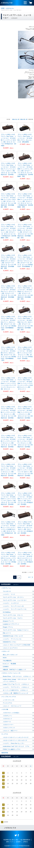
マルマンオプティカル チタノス (13, 615)
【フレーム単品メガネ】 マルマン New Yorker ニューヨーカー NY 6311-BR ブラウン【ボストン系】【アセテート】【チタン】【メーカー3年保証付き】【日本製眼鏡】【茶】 (9, 353)
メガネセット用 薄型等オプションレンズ (15, 693)
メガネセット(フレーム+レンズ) (10, 673)
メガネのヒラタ (7, 3)
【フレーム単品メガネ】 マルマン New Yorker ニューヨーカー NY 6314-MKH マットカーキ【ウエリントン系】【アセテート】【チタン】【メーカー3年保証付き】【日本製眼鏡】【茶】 (25, 200)
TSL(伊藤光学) (7, 660)
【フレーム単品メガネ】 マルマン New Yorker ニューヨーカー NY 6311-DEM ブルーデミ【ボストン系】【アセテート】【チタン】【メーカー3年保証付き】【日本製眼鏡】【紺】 (25, 323)
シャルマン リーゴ (9, 594)
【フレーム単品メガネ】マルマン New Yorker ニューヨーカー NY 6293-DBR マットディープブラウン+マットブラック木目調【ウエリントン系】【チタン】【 (25, 383)
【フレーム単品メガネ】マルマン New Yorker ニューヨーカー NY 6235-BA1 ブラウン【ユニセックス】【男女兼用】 (25, 138)
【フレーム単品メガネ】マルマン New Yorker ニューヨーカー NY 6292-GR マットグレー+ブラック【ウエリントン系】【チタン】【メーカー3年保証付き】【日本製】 (8, 470)
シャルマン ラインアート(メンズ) (13, 606)
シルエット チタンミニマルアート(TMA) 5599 (16, 645)
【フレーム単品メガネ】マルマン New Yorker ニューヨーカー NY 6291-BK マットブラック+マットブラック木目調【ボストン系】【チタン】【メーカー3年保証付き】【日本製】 (8, 528)
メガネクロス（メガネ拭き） (11, 712)
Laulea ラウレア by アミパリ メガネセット (16, 684)
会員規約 (18, 841)
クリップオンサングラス (8, 696)
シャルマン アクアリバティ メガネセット (16, 687)
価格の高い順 (23, 119)
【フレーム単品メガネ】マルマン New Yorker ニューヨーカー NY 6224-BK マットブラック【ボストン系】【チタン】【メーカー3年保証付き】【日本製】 (8, 140)
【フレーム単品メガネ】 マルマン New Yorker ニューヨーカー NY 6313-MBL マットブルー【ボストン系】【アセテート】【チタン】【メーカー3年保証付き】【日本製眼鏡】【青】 (9, 200)
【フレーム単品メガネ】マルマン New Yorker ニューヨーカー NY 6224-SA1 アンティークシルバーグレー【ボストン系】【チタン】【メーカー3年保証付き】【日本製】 (8, 169)
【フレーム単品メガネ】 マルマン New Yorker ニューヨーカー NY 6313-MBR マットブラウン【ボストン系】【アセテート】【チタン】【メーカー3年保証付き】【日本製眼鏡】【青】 (25, 170)
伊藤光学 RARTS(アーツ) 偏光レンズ (14, 669)
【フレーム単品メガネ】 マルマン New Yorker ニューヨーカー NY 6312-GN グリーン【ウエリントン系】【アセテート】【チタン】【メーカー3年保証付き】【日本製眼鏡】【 (9, 292)
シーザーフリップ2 (8, 700)
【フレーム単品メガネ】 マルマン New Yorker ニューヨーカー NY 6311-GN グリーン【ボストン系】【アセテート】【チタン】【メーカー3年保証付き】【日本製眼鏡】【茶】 (9, 323)
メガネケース (7, 721)
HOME (2, 8)
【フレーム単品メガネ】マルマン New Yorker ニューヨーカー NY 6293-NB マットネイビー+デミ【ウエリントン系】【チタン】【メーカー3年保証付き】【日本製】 (25, 352)
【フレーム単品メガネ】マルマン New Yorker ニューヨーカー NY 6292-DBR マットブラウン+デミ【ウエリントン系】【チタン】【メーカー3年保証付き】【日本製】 (25, 412)
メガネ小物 (4, 709)
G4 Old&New (7, 612)
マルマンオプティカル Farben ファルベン (16, 630)
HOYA (4, 657)
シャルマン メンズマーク (11, 603)
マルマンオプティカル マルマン (13, 618)
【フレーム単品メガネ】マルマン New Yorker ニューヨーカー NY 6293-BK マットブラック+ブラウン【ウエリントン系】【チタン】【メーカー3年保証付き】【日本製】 (8, 412)
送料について (10, 841)
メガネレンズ (5, 651)
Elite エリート (7, 633)
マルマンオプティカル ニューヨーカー (15, 600)
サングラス (4, 734)
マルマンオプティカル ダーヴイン (13, 597)
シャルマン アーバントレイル (12, 639)
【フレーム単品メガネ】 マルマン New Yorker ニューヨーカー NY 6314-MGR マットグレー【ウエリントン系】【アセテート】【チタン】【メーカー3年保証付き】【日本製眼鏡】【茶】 (9, 231)
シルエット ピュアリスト (10, 648)
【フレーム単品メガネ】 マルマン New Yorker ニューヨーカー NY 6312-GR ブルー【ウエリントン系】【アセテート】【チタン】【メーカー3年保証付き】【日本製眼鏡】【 (25, 260)
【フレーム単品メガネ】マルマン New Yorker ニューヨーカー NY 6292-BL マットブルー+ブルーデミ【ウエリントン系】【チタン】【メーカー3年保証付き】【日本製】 (25, 441)
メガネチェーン (7, 715)
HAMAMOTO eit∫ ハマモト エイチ (13, 636)
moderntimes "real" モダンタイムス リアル (16, 746)
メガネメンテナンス (9, 727)
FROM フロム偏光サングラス (11, 749)
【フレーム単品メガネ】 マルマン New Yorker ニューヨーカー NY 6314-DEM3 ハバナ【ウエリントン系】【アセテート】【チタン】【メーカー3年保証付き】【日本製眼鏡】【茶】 (25, 231)
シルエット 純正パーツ (10, 730)
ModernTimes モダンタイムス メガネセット (17, 676)
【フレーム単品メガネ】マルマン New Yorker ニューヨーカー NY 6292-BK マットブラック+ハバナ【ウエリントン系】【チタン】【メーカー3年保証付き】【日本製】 (8, 441)
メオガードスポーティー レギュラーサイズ (15, 737)
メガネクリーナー (8, 724)
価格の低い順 (15, 119)
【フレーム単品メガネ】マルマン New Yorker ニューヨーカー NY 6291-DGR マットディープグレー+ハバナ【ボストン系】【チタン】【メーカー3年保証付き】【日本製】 (25, 470)
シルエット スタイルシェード (12, 706)
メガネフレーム (10, 8)
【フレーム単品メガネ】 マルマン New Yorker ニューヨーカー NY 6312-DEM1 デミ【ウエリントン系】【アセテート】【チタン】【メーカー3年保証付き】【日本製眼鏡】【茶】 (25, 292)
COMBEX (5, 666)
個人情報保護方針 (25, 839)
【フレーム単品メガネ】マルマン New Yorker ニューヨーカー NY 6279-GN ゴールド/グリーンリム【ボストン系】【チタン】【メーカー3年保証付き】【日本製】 (25, 558)
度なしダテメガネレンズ (10, 654)
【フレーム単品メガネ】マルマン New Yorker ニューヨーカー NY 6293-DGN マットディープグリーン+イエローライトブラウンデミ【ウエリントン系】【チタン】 (8, 383)
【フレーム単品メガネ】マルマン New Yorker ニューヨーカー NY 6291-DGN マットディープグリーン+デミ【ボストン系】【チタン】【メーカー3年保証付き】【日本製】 (8, 498)
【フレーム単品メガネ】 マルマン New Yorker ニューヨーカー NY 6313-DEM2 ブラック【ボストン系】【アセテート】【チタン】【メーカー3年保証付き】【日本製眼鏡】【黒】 (9, 261)
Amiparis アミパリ (8, 621)
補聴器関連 (4, 752)
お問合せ (25, 841)
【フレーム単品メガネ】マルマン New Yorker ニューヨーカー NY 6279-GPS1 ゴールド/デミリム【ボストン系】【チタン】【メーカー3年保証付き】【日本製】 (25, 527)
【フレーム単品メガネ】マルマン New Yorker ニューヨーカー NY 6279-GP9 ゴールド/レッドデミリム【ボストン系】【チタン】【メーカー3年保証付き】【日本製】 (8, 558)
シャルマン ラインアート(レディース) (14, 609)
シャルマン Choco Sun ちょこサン (13, 743)
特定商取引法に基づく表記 (10, 839)
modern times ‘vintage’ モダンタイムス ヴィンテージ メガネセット (17, 680)
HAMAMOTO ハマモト (10, 642)
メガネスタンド (7, 718)
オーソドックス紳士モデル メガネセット (15, 690)
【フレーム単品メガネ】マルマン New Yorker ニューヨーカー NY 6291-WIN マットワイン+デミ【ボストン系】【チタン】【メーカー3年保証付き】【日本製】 (25, 498)
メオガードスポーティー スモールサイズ (15, 740)
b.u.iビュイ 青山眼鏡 (9, 663)
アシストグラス (7, 703)
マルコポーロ (7, 591)
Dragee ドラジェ (8, 627)
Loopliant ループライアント (11, 624)
